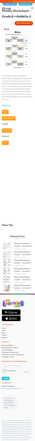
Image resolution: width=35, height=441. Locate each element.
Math (5, 143)
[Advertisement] (17, 164)
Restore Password (9, 4)
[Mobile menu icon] (32, 8)
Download (6, 105)
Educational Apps (7, 350)
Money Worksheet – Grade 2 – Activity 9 (22, 253)
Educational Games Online (10, 352)
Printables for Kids (8, 357)
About (4, 328)
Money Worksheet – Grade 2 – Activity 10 (23, 244)
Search (27, 8)
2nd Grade (7, 130)
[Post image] (7, 246)
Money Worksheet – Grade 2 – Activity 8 (22, 261)
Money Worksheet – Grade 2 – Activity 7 (22, 269)
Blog (3, 333)
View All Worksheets (23, 23)
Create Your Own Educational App (13, 354)
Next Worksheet (9, 118)
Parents (4, 335)
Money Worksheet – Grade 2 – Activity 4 (22, 286)
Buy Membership (25, 4)
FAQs (4, 330)
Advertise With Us (8, 345)
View (5, 112)
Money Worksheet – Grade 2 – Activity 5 (22, 278)
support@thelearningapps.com (12, 388)
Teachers (5, 337)
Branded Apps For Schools (10, 347)
